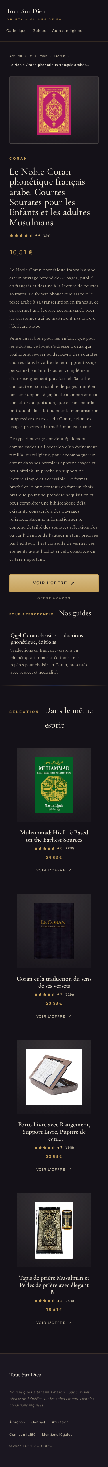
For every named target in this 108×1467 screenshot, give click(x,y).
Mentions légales (57, 1435)
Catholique (16, 31)
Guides (39, 31)
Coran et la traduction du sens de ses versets (54, 982)
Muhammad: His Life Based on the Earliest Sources (54, 836)
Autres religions (67, 31)
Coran (59, 56)
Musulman (38, 56)
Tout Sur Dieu (35, 14)
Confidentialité (22, 1435)
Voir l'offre (54, 583)
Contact (38, 1422)
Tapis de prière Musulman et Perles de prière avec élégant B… (54, 1285)
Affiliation (60, 1422)
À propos (17, 1422)
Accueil (15, 56)
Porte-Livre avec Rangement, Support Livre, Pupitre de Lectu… (54, 1132)
